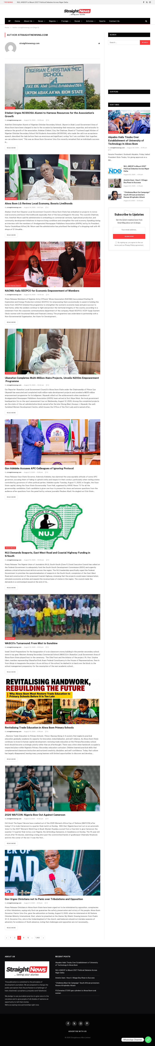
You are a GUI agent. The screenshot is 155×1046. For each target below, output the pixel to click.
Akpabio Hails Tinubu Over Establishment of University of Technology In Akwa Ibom (126, 140)
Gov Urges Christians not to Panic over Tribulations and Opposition (44, 899)
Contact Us (114, 21)
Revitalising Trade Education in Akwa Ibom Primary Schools (39, 727)
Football (9, 810)
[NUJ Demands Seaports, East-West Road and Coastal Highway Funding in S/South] (52, 526)
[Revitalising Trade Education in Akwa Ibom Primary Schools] (52, 701)
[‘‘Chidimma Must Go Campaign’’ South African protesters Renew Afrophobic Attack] (114, 195)
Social (77, 21)
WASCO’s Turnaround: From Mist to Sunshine (31, 643)
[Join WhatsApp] (148, 1039)
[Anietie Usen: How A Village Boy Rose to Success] (114, 183)
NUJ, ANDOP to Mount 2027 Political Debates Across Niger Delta (42, 2)
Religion (9, 894)
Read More (11, 148)
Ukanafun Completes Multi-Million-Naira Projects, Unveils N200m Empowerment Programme (52, 379)
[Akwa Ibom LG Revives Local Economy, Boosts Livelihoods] (52, 177)
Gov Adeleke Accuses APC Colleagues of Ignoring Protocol (39, 468)
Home (17, 21)
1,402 (38, 938)
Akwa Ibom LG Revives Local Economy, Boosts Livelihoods (39, 203)
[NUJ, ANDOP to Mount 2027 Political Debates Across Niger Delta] (114, 169)
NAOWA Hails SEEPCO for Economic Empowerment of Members (42, 290)
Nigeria (52, 21)
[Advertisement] (129, 67)
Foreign (65, 21)
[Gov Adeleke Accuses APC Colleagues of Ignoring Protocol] (52, 442)
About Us (28, 21)
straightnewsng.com (29, 43)
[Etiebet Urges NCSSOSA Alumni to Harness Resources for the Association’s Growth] (52, 86)
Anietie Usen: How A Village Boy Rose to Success (135, 181)
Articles (89, 21)
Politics (9, 463)
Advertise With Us (77, 1031)
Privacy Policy (130, 245)
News (40, 21)
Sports (102, 21)
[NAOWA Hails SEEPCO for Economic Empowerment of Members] (52, 264)
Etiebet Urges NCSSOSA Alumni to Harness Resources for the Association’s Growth (49, 114)
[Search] (146, 21)
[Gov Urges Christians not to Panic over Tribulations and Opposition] (52, 873)
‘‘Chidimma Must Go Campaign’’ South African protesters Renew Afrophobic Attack (137, 194)
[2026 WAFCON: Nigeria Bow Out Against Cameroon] (52, 788)
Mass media (10, 548)
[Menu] (9, 21)
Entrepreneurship (13, 286)
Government (11, 198)
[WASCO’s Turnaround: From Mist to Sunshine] (52, 617)
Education (10, 108)
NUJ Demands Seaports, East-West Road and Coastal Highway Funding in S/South (47, 554)
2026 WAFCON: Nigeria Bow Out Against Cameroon (35, 814)
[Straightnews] (77, 11)
